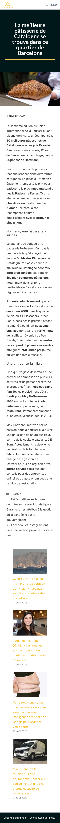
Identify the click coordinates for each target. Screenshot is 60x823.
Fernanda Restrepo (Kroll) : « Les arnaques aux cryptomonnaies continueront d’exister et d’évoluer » (29, 650)
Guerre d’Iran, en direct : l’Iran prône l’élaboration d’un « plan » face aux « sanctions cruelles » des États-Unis (29, 588)
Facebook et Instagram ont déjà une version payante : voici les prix (29, 530)
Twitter (16, 494)
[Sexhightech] (8, 5)
